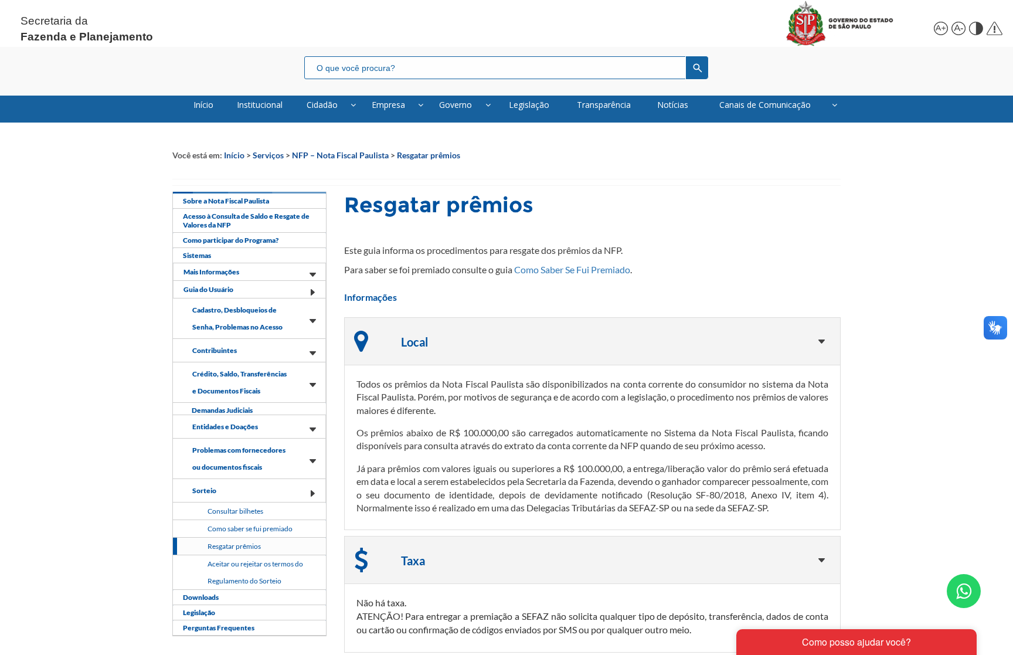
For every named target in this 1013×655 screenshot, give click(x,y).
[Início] (853, 23)
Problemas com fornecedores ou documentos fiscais (238, 458)
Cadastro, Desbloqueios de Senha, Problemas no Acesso (237, 318)
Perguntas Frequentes (218, 627)
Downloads (201, 597)
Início (234, 155)
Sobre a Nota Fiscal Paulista (226, 200)
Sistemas (197, 255)
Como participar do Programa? (230, 240)
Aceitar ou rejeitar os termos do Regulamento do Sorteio (255, 572)
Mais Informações (211, 271)
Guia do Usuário (208, 289)
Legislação (199, 612)
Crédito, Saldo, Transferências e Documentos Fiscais (239, 382)
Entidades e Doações (225, 426)
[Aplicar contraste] (975, 26)
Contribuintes (214, 350)
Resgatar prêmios (428, 155)
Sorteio (204, 490)
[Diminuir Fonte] (957, 26)
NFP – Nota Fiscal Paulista (340, 155)
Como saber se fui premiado (250, 528)
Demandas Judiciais (222, 410)
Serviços (268, 155)
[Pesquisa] (697, 67)
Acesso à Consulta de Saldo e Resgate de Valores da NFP (246, 220)
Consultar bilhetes (235, 511)
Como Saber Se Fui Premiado (572, 269)
